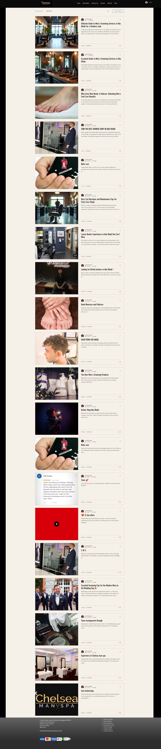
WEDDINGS (49, 11)
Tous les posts (39, 11)
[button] (108, 11)
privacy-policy (44, 725)
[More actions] (121, 20)
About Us (43, 727)
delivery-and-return (47, 724)
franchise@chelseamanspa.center (51, 731)
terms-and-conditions (47, 722)
